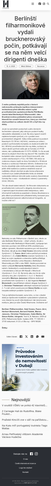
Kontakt (25, 472)
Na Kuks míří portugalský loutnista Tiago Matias (24, 427)
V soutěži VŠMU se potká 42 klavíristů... (24, 405)
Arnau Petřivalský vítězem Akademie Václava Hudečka (22, 435)
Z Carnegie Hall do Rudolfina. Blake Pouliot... (21, 412)
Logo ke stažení (25, 468)
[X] (26, 336)
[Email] (43, 336)
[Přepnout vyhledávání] (48, 3)
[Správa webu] (30, 483)
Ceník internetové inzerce (25, 463)
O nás (25, 459)
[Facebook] (21, 336)
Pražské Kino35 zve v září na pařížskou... (25, 419)
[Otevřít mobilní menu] (33, 4)
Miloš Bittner (26, 66)
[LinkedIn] (32, 336)
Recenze (40, 66)
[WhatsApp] (37, 336)
